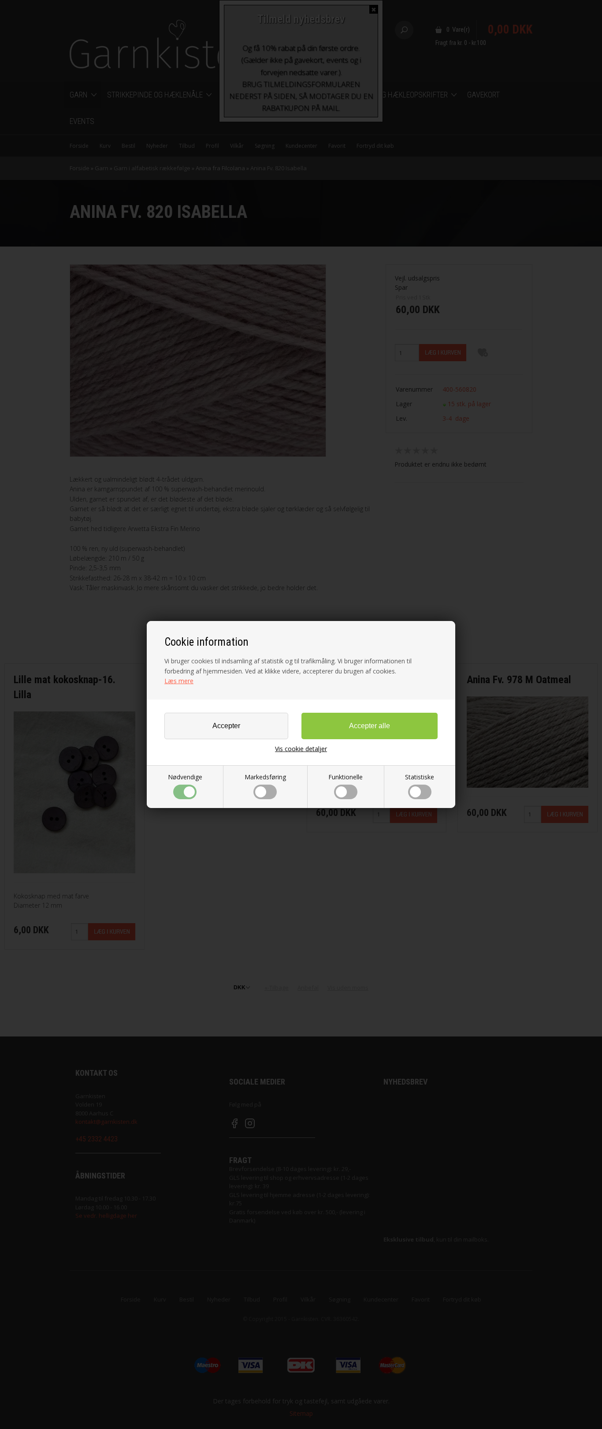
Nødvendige (185, 777)
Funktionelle (345, 777)
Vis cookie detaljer (301, 749)
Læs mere (178, 681)
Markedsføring (265, 777)
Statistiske (419, 777)
